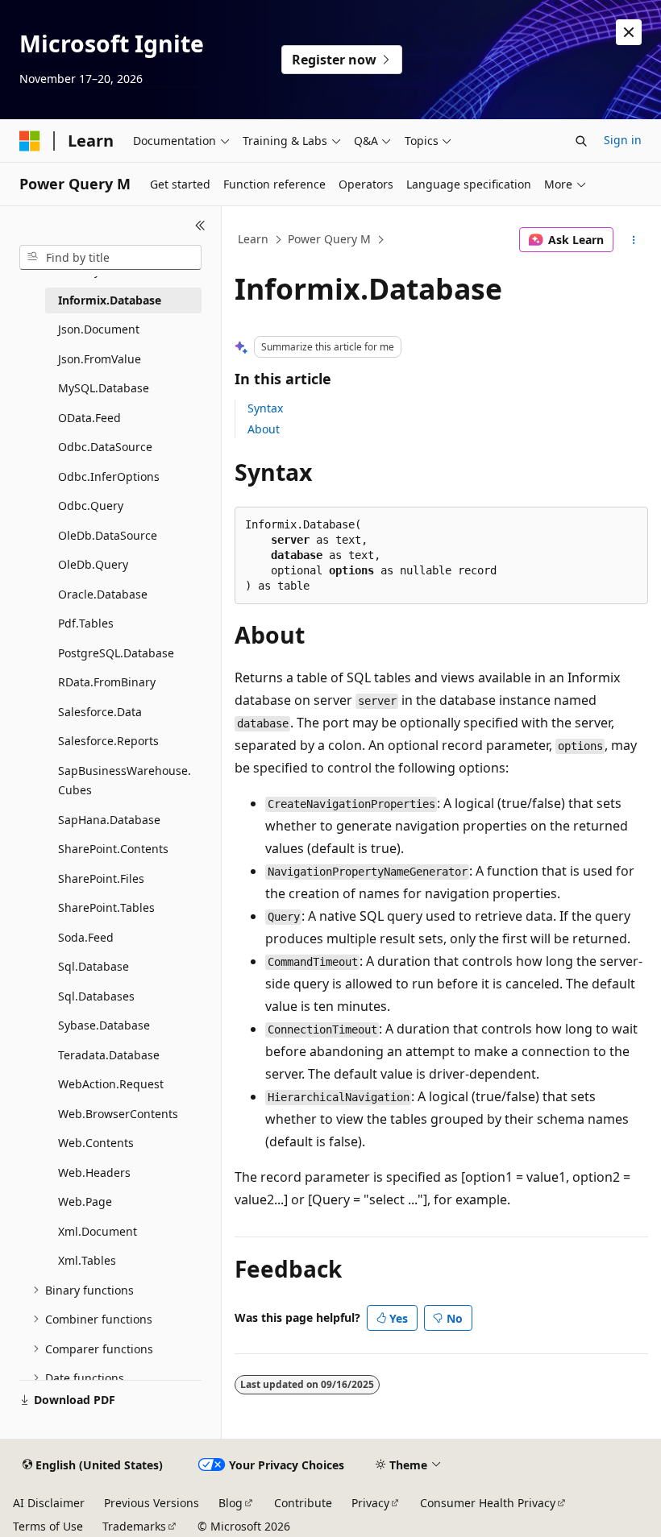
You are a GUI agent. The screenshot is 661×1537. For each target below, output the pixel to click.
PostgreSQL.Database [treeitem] (116, 653)
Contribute (303, 1502)
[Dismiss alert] (629, 32)
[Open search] (581, 140)
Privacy (370, 1502)
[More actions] (634, 240)
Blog (230, 1502)
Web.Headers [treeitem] (94, 1172)
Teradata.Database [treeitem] (109, 1055)
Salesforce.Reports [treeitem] (108, 740)
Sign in (623, 139)
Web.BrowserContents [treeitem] (118, 1113)
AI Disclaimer (49, 1502)
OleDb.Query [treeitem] (93, 564)
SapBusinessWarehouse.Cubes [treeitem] (124, 780)
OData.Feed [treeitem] (89, 417)
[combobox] (110, 258)
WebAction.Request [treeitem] (111, 1084)
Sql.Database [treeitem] (93, 966)
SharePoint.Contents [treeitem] (113, 848)
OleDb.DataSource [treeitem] (107, 535)
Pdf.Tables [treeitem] (86, 623)
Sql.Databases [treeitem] (96, 996)
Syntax (265, 408)
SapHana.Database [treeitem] (109, 819)
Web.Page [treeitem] (85, 1201)
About (263, 429)
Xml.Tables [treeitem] (87, 1260)
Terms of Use (48, 1526)
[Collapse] (200, 225)
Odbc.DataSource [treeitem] (105, 446)
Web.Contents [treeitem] (96, 1142)
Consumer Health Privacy (487, 1502)
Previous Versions (151, 1502)
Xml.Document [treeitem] (97, 1231)
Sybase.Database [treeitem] (104, 1025)
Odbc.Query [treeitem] (90, 505)
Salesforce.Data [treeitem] (100, 711)
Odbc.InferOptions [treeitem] (109, 476)
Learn (253, 238)
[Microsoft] (29, 140)
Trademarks (134, 1526)
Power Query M (329, 238)
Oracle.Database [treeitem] (103, 594)
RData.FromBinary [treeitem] (107, 682)
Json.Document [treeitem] (98, 329)
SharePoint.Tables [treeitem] (106, 907)
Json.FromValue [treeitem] (99, 359)
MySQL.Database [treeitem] (103, 388)
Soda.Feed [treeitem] (86, 937)
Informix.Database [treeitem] (109, 300)
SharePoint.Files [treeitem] (101, 878)
